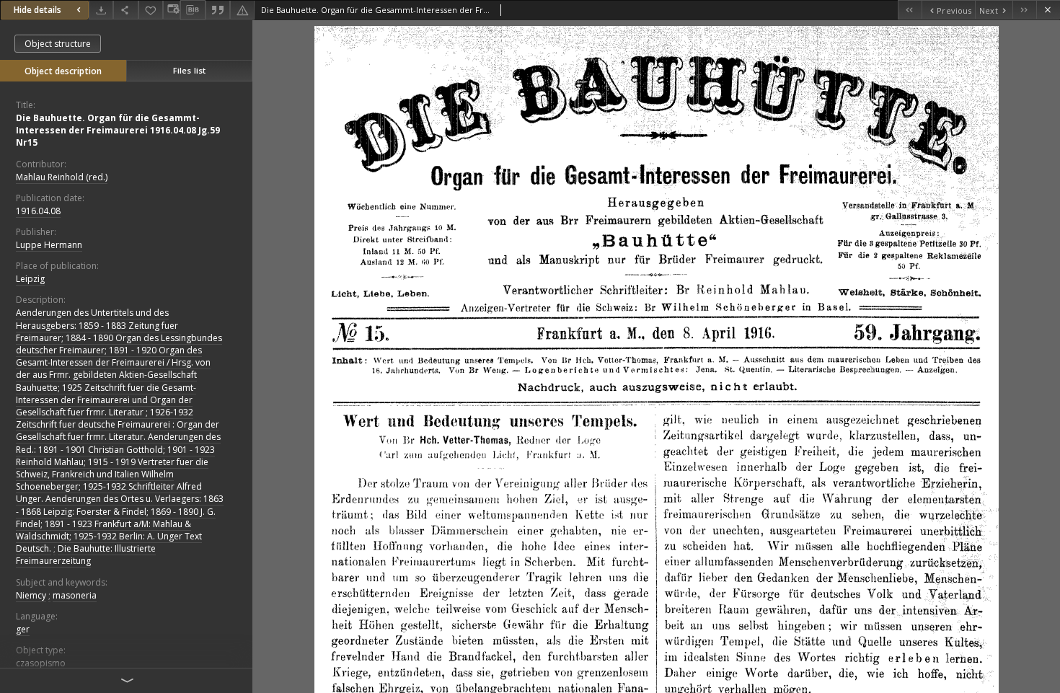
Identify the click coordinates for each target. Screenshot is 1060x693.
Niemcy (31, 595)
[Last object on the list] (1024, 9)
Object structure (58, 43)
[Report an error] (242, 9)
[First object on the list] (910, 9)
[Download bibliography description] (192, 10)
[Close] (1048, 9)
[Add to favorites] (150, 9)
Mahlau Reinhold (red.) (61, 177)
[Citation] (218, 9)
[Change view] (171, 9)
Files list (189, 70)
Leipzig (30, 279)
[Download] (101, 9)
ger (23, 629)
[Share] (125, 9)
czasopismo (41, 663)
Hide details (37, 10)
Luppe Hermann (49, 245)
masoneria (75, 595)
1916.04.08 (38, 211)
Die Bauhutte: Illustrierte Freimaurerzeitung (86, 554)
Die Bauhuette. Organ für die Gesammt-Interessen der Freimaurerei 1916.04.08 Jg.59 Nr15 (118, 130)
